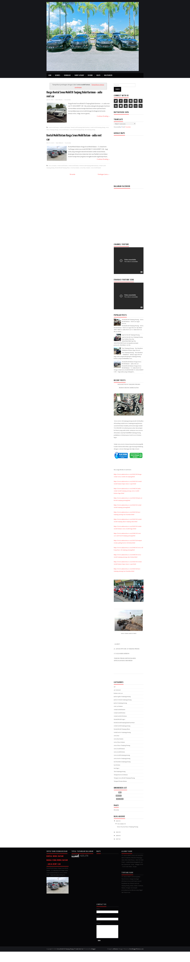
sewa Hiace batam (85, 167)
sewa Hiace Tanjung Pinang (122, 745)
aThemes (115, 949)
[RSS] (140, 106)
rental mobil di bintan (120, 716)
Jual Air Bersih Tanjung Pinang (131, 335)
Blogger (93, 949)
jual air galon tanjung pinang (122, 696)
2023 (117, 821)
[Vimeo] (131, 106)
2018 (117, 835)
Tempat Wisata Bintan (120, 781)
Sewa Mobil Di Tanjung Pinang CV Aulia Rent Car (70, 949)
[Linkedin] (116, 106)
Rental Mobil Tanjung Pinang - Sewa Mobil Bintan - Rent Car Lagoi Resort (132, 321)
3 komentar (67, 99)
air (114, 686)
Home (49, 75)
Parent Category (79, 75)
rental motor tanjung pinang (122, 732)
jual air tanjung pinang (120, 703)
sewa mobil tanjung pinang (76, 129)
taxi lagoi (116, 768)
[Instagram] (136, 101)
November (120, 824)
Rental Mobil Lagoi (119, 719)
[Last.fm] (136, 106)
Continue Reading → (103, 116)
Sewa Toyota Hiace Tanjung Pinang (127, 826)
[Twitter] (116, 101)
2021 (117, 832)
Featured (90, 75)
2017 (117, 839)
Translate (128, 127)
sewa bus (116, 735)
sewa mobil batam (64, 129)
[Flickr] (121, 106)
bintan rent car (118, 693)
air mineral (117, 690)
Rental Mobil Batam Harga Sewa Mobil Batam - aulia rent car (57, 860)
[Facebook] (121, 101)
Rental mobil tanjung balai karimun (80, 127)
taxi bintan (117, 765)
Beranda (72, 174)
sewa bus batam (74, 167)
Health (98, 75)
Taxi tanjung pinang (90, 129)
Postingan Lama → (103, 174)
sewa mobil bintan (119, 752)
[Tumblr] (140, 101)
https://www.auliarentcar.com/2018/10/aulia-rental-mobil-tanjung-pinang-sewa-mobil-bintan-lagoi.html (127, 491)
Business (57, 75)
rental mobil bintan (65, 127)
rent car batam (52, 165)
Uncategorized (108, 75)
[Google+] (126, 101)
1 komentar (68, 143)
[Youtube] (126, 106)
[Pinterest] (131, 101)
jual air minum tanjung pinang (122, 699)
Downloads (67, 75)
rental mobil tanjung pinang (97, 127)
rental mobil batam (53, 127)
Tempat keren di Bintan (121, 774)
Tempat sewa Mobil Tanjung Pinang (124, 778)
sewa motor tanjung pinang (122, 758)
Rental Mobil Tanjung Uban (62, 167)
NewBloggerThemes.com (136, 949)
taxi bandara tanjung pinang (122, 761)
